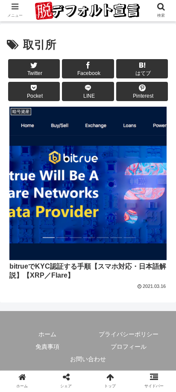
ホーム (47, 334)
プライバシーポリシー (128, 334)
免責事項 (47, 346)
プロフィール (129, 346)
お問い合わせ (88, 359)
